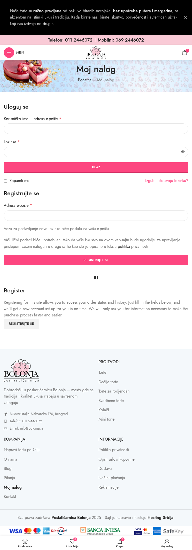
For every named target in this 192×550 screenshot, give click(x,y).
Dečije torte (108, 382)
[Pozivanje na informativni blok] (70, 40)
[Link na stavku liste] (49, 414)
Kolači (103, 410)
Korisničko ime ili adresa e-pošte (32, 119)
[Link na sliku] (21, 370)
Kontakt (10, 496)
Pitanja (9, 478)
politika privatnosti (133, 246)
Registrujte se (96, 260)
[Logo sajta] (96, 52)
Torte (102, 372)
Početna (85, 80)
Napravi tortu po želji (22, 450)
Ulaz (96, 167)
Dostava (105, 468)
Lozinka (12, 142)
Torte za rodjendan (114, 391)
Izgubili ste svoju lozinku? (166, 181)
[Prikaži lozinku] (183, 152)
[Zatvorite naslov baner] (186, 17)
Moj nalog (13, 487)
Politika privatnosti (113, 450)
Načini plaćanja (111, 478)
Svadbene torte (111, 401)
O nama (10, 459)
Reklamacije (108, 487)
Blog (8, 468)
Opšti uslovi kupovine (116, 459)
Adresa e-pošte (18, 205)
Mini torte (106, 419)
